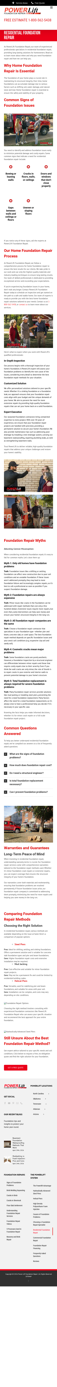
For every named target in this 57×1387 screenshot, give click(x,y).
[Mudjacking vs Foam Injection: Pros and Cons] (7, 1159)
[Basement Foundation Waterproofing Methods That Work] (7, 1144)
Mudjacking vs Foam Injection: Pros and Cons (19, 1158)
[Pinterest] (13, 1103)
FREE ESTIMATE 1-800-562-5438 (27, 20)
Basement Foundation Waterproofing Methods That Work (18, 1143)
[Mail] (17, 1103)
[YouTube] (9, 1103)
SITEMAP (29, 1276)
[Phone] (21, 1103)
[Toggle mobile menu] (51, 7)
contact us (23, 304)
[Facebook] (5, 1103)
